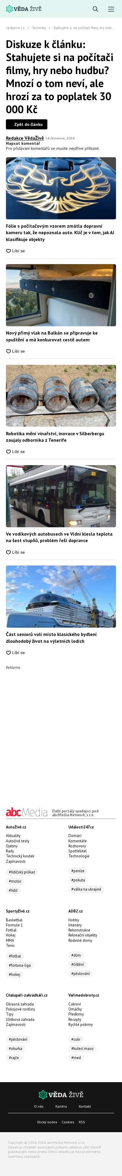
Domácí (74, 835)
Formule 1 (14, 925)
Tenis (10, 945)
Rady (10, 851)
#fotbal (15, 956)
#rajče (14, 1057)
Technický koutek (20, 856)
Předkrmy (76, 1014)
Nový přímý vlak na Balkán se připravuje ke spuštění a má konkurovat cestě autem (52, 336)
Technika (39, 27)
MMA (10, 940)
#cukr (75, 1039)
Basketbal (14, 920)
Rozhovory (77, 846)
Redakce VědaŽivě (25, 138)
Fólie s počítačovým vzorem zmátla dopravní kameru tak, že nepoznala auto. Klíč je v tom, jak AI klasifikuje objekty (60, 232)
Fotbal (11, 930)
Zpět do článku (28, 124)
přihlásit (92, 148)
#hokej (14, 974)
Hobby (73, 920)
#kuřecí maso (82, 1048)
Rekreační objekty (82, 935)
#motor (15, 881)
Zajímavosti (15, 861)
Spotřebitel (77, 851)
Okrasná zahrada (20, 1004)
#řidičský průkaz (22, 872)
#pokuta (78, 880)
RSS (82, 1122)
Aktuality (13, 835)
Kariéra (61, 1106)
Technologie (78, 856)
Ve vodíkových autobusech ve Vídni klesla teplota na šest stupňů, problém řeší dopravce (59, 537)
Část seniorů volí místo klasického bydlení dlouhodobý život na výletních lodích (51, 637)
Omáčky (75, 1009)
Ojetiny (11, 846)
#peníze (77, 870)
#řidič (13, 890)
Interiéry (75, 925)
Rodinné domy (80, 940)
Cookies (68, 1122)
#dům (76, 955)
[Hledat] (95, 9)
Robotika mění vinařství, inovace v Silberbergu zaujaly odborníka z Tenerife (55, 436)
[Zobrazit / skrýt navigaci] (111, 9)
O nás (39, 1106)
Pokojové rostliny (20, 1009)
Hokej (10, 935)
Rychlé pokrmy (80, 1024)
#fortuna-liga (20, 965)
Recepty (74, 1019)
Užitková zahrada (20, 1019)
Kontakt (85, 1106)
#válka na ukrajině (86, 889)
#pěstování (80, 973)
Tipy (9, 1014)
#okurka (15, 1048)
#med (76, 1057)
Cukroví (74, 1004)
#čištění (77, 964)
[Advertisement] (61, 730)
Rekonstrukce (79, 930)
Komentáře (77, 841)
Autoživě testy (17, 841)
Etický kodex (47, 1122)
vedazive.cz (15, 27)
